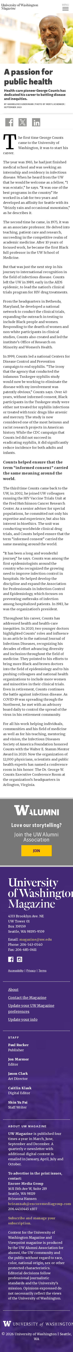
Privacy (31, 970)
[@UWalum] (22, 123)
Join (36, 850)
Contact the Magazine (27, 997)
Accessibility (16, 970)
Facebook (12, 959)
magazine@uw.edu (35, 939)
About (13, 989)
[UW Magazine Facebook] (8, 123)
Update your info (23, 1019)
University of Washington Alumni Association (36, 810)
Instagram (21, 959)
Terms (42, 970)
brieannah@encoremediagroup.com (39, 1204)
